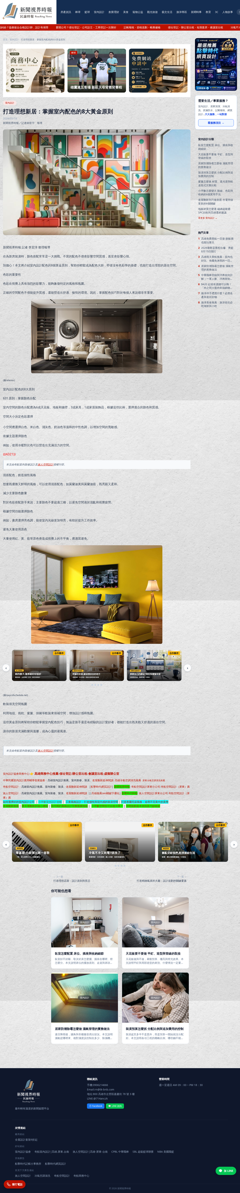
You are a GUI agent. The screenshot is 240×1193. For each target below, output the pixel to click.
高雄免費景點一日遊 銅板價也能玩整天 (217, 240)
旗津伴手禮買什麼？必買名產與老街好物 (217, 295)
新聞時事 (196, 12)
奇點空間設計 (11, 786)
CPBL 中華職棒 (120, 1151)
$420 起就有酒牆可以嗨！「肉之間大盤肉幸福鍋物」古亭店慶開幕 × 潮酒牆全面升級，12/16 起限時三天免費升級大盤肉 (217, 286)
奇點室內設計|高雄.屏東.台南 (51, 1151)
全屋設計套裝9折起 (26, 1139)
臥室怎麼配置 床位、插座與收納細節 (215, 146)
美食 (125, 12)
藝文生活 (167, 12)
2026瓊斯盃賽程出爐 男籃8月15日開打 (217, 249)
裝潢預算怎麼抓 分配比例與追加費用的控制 (215, 174)
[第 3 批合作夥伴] (98, 685)
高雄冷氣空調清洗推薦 (128, 780)
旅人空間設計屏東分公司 (153, 793)
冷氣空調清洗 (42, 1175)
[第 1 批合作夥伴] (92, 685)
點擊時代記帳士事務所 (28, 1163)
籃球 (87, 12)
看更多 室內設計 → (207, 217)
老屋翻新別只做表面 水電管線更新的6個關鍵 (215, 201)
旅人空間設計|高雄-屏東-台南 (90, 1151)
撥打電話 (17, 1184)
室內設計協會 (11, 773)
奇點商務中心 (81, 1175)
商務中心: (69, 773)
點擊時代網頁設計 (101, 786)
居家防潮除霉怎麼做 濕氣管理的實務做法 (215, 165)
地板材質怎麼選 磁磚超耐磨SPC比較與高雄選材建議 (214, 210)
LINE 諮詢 (115, 1106)
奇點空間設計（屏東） (174, 786)
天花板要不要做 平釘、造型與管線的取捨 (215, 156)
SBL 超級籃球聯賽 (143, 1151)
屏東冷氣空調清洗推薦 (153, 780)
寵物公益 (138, 12)
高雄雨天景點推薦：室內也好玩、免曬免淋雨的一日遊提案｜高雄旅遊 (217, 258)
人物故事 (227, 12)
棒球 (77, 12)
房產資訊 (66, 12)
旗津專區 (181, 12)
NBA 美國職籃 (165, 1151)
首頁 (5, 39)
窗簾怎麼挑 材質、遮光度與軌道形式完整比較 (215, 183)
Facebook (95, 1106)
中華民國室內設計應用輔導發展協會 (24, 780)
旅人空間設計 (45, 464)
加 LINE (228, 1171)
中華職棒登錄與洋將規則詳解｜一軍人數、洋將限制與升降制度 (217, 277)
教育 (208, 12)
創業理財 (114, 12)
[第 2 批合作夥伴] (95, 685)
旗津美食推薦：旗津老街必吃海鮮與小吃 (217, 304)
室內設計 (99, 12)
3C (216, 12)
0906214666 (100, 1085)
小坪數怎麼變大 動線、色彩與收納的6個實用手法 (215, 192)
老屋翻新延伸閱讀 (102, 780)
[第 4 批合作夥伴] (101, 685)
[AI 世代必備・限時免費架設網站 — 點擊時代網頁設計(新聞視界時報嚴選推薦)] (216, 64)
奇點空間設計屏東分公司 (145, 786)
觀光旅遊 (152, 12)
